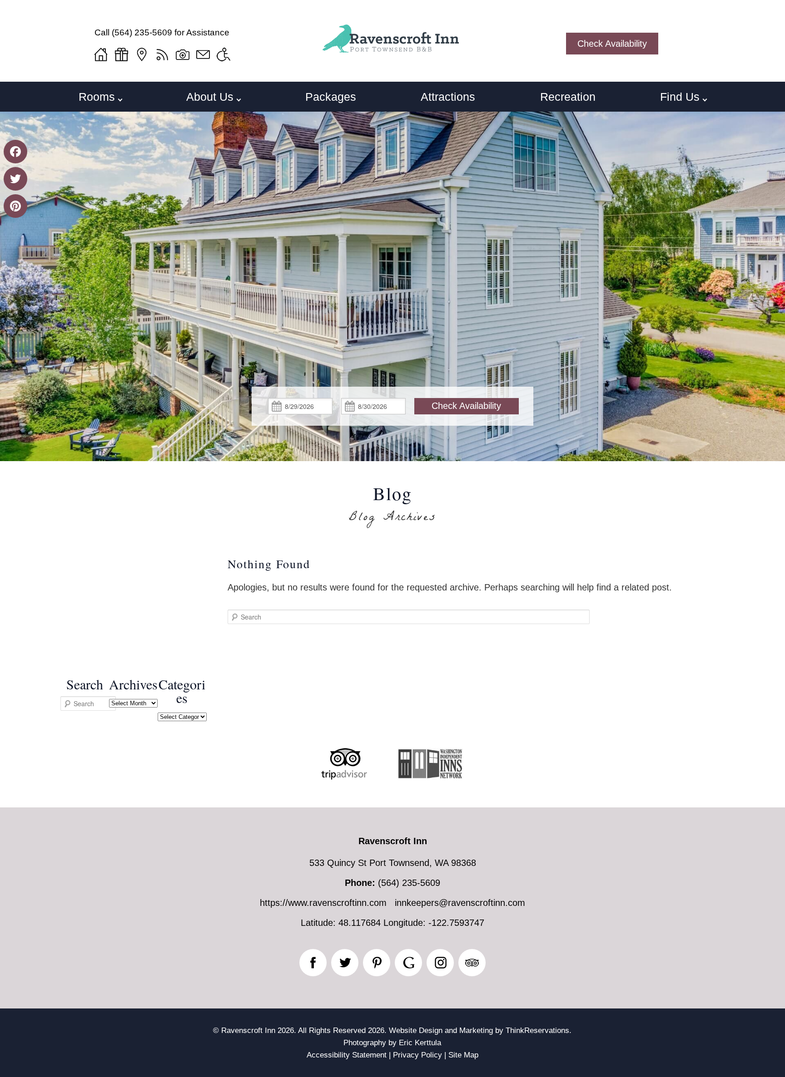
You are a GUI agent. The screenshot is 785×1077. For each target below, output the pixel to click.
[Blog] (162, 54)
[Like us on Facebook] (313, 962)
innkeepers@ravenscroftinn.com (460, 903)
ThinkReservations (537, 1030)
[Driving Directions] (142, 54)
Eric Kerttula (420, 1042)
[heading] (392, 506)
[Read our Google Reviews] (408, 962)
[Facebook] (15, 151)
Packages (330, 96)
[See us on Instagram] (440, 962)
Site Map (463, 1055)
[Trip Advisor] (344, 777)
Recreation (568, 96)
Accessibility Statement (347, 1055)
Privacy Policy (417, 1055)
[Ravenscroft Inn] (392, 48)
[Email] (203, 54)
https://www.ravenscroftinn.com (323, 903)
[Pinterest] (15, 206)
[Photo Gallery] (182, 54)
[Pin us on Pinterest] (376, 962)
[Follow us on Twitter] (344, 962)
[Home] (101, 54)
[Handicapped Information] (223, 54)
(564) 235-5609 (142, 32)
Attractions (448, 96)
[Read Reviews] (472, 962)
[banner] (392, 777)
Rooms (97, 96)
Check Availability (612, 44)
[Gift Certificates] (121, 54)
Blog (392, 493)
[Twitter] (15, 178)
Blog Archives (393, 518)
